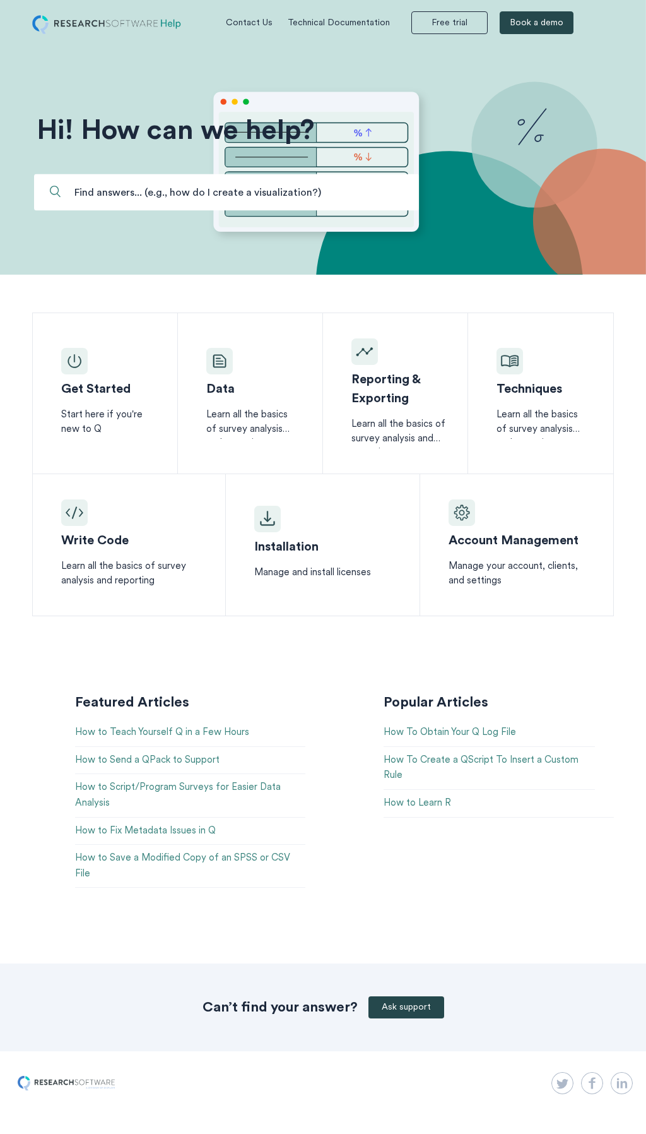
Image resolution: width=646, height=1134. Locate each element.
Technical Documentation (339, 23)
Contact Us (249, 23)
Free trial (449, 23)
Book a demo (536, 23)
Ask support (406, 1007)
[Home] (106, 32)
